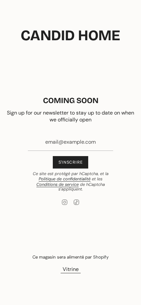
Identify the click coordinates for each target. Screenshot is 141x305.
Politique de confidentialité (65, 179)
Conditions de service (57, 184)
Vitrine (71, 269)
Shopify (101, 257)
